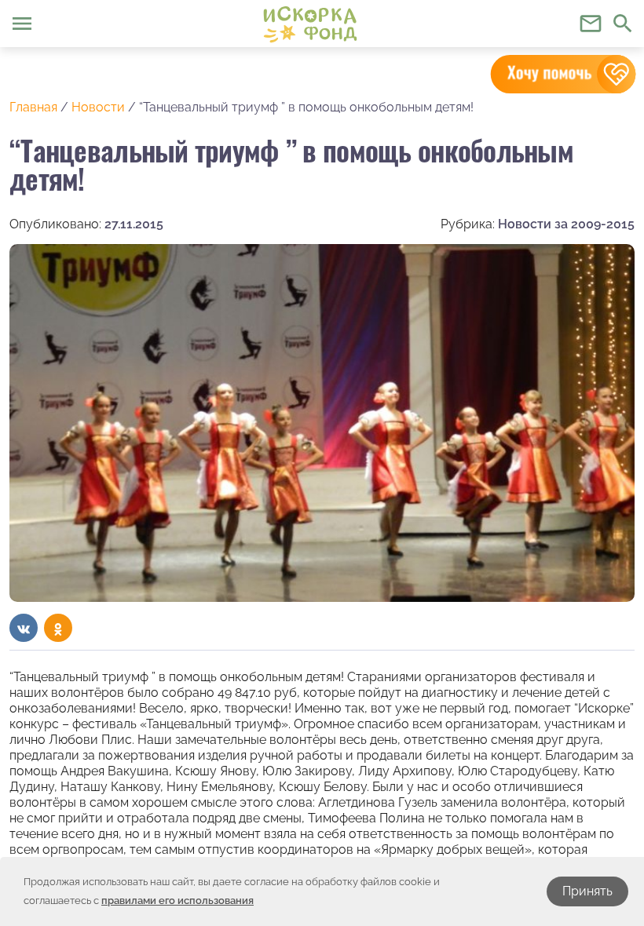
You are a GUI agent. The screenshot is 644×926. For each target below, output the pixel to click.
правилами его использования (177, 900)
